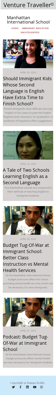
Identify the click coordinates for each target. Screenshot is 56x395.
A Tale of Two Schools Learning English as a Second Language (26, 176)
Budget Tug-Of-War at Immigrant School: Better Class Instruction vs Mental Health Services (26, 257)
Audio (15, 28)
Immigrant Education (35, 28)
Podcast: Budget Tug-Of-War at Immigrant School (25, 343)
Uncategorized (30, 32)
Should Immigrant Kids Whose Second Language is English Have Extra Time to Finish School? (27, 91)
